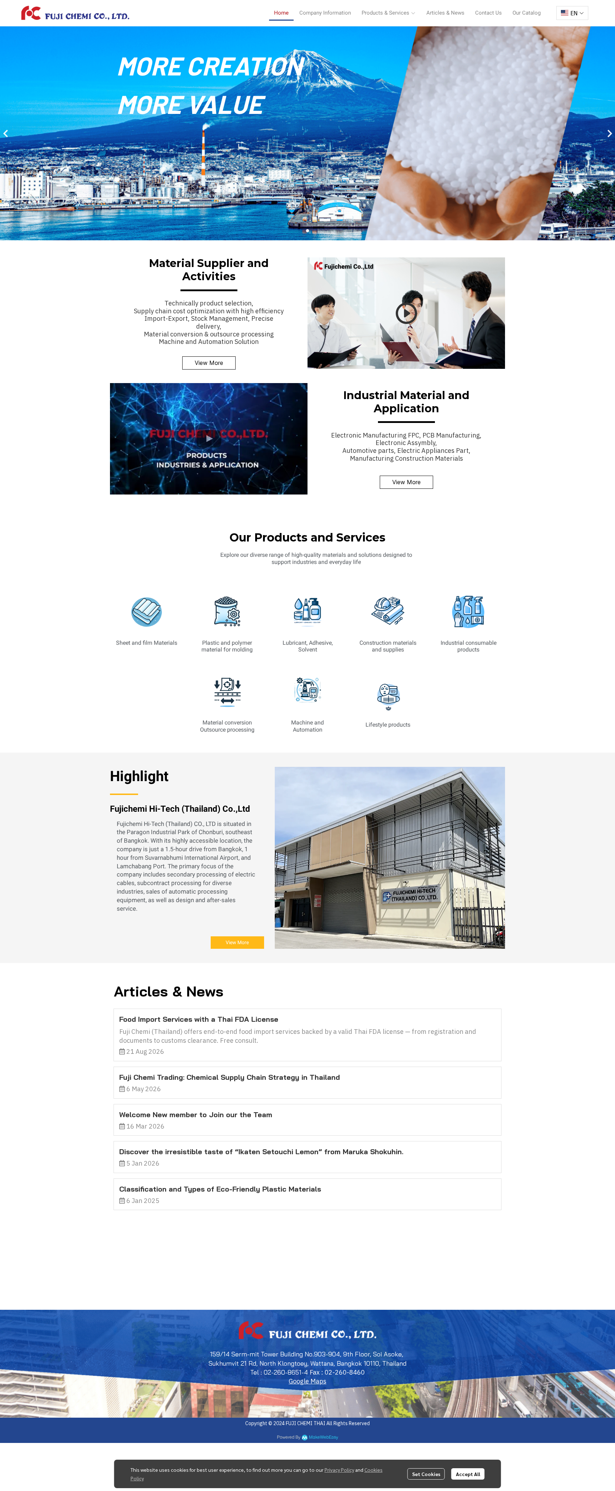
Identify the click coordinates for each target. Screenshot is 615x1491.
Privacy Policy (339, 1469)
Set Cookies (426, 1474)
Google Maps (307, 1381)
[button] (572, 13)
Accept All (468, 1474)
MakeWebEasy (323, 1437)
